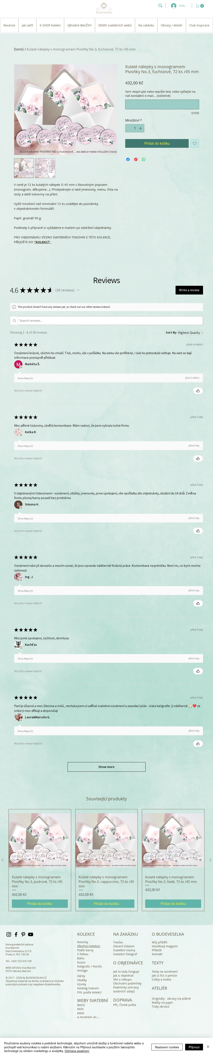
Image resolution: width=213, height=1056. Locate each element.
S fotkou (82, 954)
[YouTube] (30, 934)
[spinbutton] (135, 128)
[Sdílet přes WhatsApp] (143, 159)
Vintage (82, 970)
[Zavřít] (208, 1047)
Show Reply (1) (25, 378)
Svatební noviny (124, 950)
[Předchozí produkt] (2, 860)
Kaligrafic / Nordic (89, 966)
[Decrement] (129, 128)
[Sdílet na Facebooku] (127, 159)
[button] (200, 6)
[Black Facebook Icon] (16, 934)
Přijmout (194, 1047)
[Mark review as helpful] (198, 390)
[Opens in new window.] (21, 367)
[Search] (160, 5)
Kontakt (157, 954)
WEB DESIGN (13, 967)
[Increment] (141, 128)
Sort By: (171, 332)
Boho (80, 958)
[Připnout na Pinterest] (135, 159)
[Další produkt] (210, 860)
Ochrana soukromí (77, 1051)
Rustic (81, 962)
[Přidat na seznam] (194, 143)
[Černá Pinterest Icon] (23, 934)
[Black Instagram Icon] (9, 934)
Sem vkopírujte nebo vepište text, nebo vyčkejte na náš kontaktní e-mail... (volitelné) (160, 94)
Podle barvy (85, 950)
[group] (106, 860)
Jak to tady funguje (126, 971)
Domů (19, 49)
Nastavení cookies (167, 1047)
